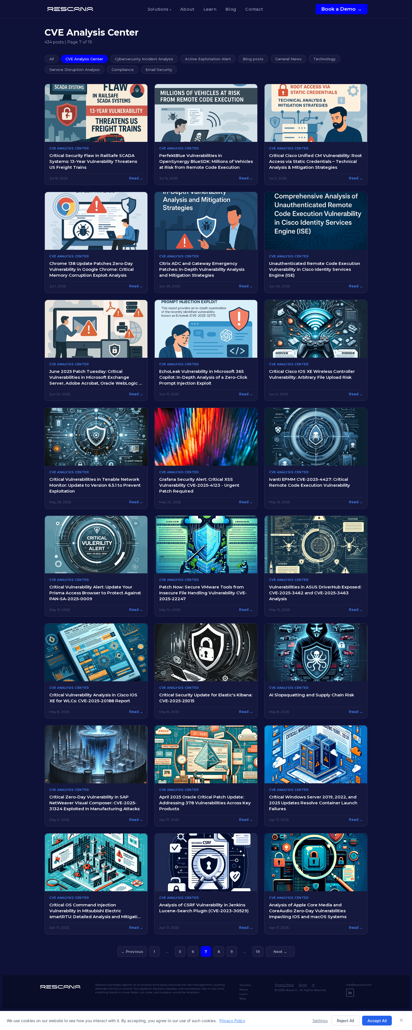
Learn (210, 9)
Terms (303, 985)
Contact (254, 9)
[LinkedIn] (350, 993)
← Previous (132, 951)
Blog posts (253, 59)
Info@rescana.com (359, 985)
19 (258, 951)
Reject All (345, 1020)
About (187, 9)
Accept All (376, 1020)
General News (288, 59)
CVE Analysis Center (84, 59)
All (51, 59)
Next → (280, 951)
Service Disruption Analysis (74, 69)
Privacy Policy (284, 985)
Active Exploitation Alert (208, 59)
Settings (320, 1020)
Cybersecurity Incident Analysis (144, 59)
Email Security (158, 69)
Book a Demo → (341, 9)
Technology (324, 59)
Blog (230, 9)
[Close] (401, 1020)
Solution (245, 985)
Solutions (159, 9)
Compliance (123, 69)
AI (313, 985)
